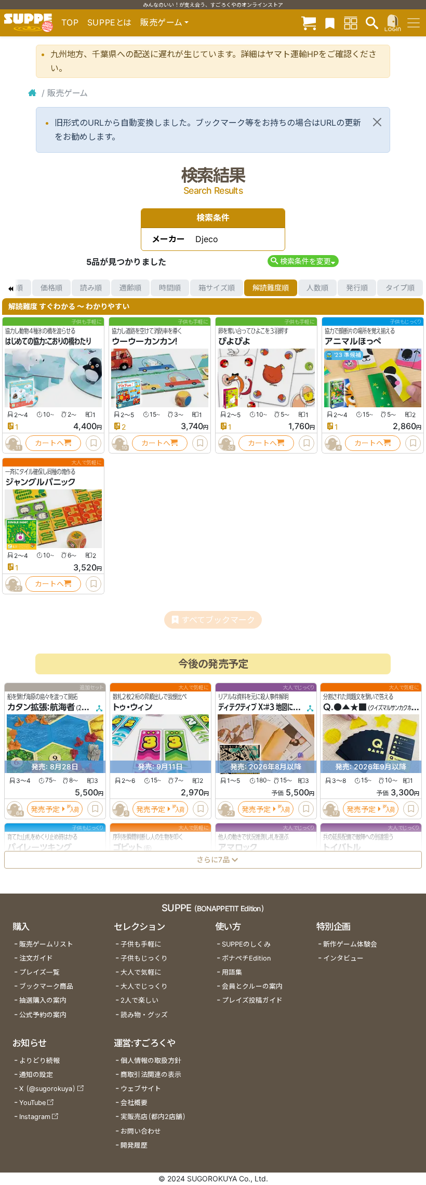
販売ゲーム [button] (161, 22)
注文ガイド (36, 958)
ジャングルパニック (40, 482)
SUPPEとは (109, 22)
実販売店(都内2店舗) (153, 1117)
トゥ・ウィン (132, 707)
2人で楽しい (139, 1000)
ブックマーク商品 (46, 986)
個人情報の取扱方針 (151, 1060)
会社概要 (134, 1103)
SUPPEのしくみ (246, 944)
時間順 (170, 287)
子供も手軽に (141, 944)
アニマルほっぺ (353, 341)
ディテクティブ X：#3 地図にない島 (264, 707)
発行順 (357, 287)
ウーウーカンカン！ (145, 341)
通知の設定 (36, 1075)
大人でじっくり (144, 986)
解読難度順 (270, 287)
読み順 (91, 287)
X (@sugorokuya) (47, 1089)
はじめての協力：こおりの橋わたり (48, 341)
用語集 (232, 972)
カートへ (49, 442)
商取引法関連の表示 (151, 1075)
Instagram (34, 1117)
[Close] (377, 122)
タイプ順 (400, 287)
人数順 (317, 287)
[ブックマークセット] (330, 23)
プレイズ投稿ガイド (252, 1000)
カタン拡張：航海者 (41, 707)
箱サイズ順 (216, 287)
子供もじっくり (144, 958)
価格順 (51, 287)
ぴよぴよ (234, 341)
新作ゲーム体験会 (350, 944)
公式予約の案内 (42, 1015)
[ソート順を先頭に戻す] (10, 287)
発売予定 (45, 808)
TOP (70, 22)
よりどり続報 (39, 1060)
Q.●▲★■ (345, 707)
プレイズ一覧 (39, 972)
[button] (303, 261)
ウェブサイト (141, 1089)
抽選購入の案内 (42, 1000)
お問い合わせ (141, 1131)
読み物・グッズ (144, 1015)
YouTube (32, 1103)
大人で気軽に (141, 972)
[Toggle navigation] (413, 22)
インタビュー (343, 958)
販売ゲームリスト (46, 944)
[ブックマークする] (93, 443)
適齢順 (130, 287)
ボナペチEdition (246, 958)
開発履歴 (134, 1145)
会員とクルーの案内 (252, 986)
